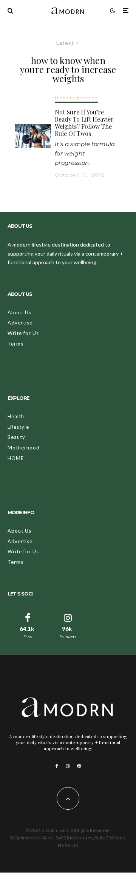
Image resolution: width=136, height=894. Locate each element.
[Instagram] (67, 766)
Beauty (16, 437)
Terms (15, 344)
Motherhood (24, 448)
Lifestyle (18, 427)
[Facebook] (57, 766)
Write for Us (23, 333)
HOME (16, 458)
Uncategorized (76, 98)
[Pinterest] (79, 766)
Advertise (20, 323)
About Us (19, 312)
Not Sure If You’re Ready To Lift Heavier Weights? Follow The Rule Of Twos (84, 122)
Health (16, 416)
